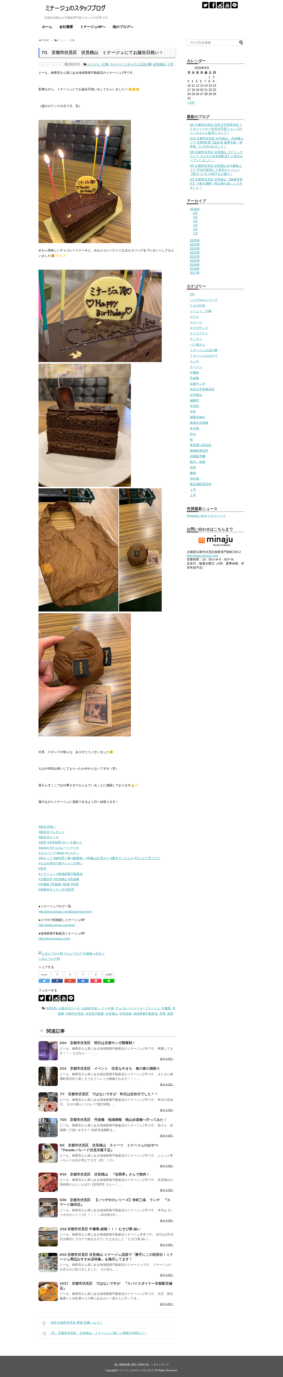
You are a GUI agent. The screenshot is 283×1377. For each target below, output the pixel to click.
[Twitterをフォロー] (205, 5)
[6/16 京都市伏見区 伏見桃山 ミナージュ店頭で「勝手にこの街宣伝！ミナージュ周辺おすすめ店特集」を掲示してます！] (48, 1262)
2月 (195, 229)
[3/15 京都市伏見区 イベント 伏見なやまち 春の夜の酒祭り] (48, 1076)
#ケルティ (72, 853)
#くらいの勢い (73, 863)
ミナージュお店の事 (138, 64)
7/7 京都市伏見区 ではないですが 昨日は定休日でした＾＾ (109, 1094)
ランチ (194, 361)
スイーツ (116, 64)
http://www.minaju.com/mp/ (57, 925)
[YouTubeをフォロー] (227, 5)
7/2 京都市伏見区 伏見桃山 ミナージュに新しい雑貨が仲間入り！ (99, 1333)
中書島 (166, 1008)
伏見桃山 (159, 64)
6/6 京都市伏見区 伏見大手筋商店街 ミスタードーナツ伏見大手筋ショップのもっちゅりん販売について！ (216, 129)
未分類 (194, 428)
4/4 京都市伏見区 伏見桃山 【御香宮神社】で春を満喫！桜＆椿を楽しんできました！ (216, 183)
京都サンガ (197, 383)
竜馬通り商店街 (200, 445)
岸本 (193, 411)
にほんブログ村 (49, 958)
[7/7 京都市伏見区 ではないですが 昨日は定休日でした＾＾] (48, 1102)
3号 (192, 294)
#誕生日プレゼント (52, 832)
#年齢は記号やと (97, 858)
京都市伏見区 (74, 1013)
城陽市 (194, 400)
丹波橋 (194, 378)
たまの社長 (197, 305)
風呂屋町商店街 (200, 484)
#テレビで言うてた (147, 858)
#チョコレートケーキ (64, 847)
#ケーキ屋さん (72, 842)
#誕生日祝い (47, 826)
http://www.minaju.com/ (54, 938)
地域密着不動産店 (145, 1013)
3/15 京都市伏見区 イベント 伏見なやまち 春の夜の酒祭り (110, 1068)
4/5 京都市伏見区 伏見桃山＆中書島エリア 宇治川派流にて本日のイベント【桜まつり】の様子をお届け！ (216, 170)
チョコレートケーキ (129, 1008)
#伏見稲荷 (54, 842)
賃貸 (170, 1013)
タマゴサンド (199, 328)
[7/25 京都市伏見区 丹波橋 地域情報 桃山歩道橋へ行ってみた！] (48, 1127)
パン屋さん (197, 344)
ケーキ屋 (107, 1008)
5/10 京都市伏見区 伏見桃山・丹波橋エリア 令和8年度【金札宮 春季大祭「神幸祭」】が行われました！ (217, 142)
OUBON (51, 1008)
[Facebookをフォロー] (212, 5)
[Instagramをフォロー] (220, 5)
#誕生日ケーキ (49, 837)
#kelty (60, 853)
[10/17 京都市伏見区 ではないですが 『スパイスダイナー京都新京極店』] (48, 1291)
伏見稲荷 (125, 1013)
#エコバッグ (47, 853)
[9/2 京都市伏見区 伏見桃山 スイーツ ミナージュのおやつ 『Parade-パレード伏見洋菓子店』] (48, 1153)
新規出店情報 (199, 422)
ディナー (196, 339)
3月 (195, 225)
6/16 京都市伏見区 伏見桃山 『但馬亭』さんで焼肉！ (105, 1174)
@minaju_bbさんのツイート (206, 515)
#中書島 (44, 884)
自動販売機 (197, 456)
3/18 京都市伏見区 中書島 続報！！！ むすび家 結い (100, 1229)
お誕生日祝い (90, 1008)
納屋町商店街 (199, 450)
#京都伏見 (46, 879)
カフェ (194, 316)
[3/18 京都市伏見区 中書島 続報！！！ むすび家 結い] (48, 1236)
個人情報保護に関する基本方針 (131, 1364)
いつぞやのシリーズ (204, 300)
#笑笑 (42, 868)
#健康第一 (78, 858)
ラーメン (196, 367)
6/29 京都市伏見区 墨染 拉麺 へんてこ (77, 1322)
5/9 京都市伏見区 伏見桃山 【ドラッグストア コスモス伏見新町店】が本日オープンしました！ (216, 156)
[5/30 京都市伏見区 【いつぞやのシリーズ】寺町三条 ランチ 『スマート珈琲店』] (48, 1207)
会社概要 (66, 27)
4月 (195, 221)
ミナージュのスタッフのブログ (136, 1370)
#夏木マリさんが (121, 858)
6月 (195, 213)
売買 (162, 1013)
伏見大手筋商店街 (202, 389)
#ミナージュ (47, 874)
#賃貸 (66, 884)
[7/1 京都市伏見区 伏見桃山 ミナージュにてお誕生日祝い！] (83, 981)
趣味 (193, 473)
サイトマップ (161, 1364)
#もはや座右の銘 (50, 863)
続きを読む (166, 1058)
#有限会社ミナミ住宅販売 (56, 889)
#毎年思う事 (61, 858)
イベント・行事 (98, 64)
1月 (195, 233)
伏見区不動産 (94, 1013)
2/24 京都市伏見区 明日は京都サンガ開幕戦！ (98, 1043)
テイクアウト (199, 333)
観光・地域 (197, 461)
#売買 (75, 884)
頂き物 (194, 478)
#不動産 (55, 884)
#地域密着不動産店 (69, 874)
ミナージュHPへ (93, 27)
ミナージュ (152, 1008)
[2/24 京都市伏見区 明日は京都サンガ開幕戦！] (48, 1050)
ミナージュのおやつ (204, 355)
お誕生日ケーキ (69, 1008)
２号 (193, 495)
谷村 (193, 467)
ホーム (47, 27)
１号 (170, 64)
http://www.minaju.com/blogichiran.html (65, 911)
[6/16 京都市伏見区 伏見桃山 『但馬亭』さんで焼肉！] (48, 1182)
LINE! (108, 974)
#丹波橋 (73, 879)
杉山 (193, 434)
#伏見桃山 (60, 879)
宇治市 (194, 406)
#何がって (46, 858)
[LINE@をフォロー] (234, 5)
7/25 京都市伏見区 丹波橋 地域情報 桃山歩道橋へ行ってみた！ (113, 1120)
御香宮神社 (197, 417)
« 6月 (191, 102)
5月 (195, 217)
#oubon (44, 847)
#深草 (42, 842)
